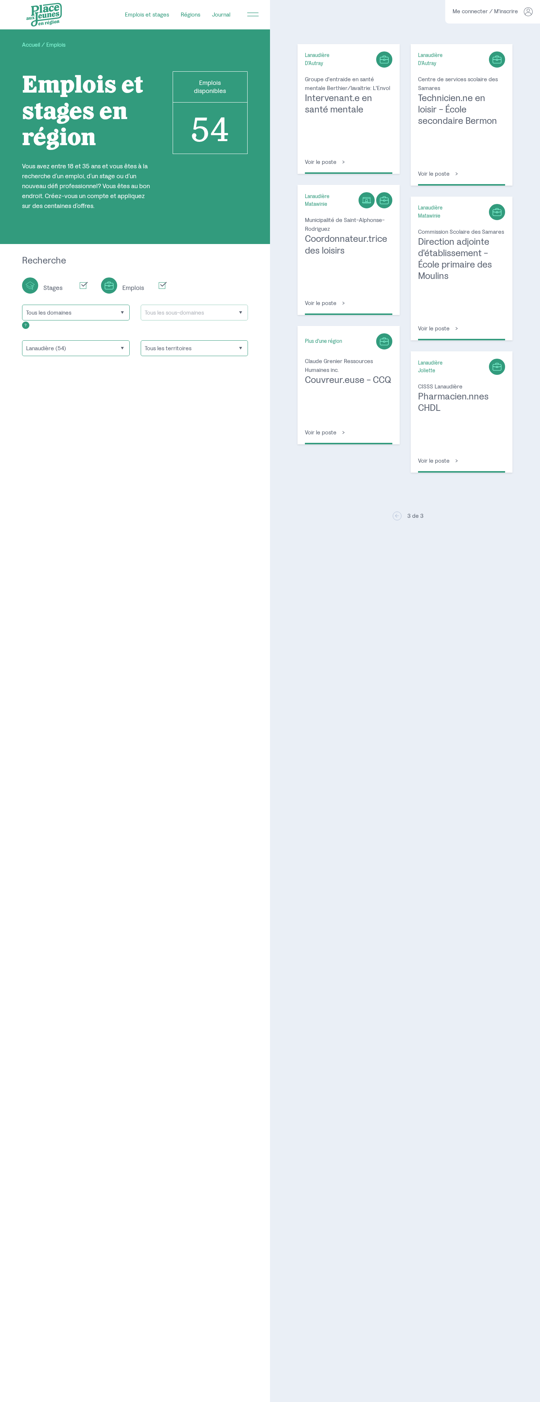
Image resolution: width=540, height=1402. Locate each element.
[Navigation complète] (253, 14)
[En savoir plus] (25, 325)
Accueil (31, 45)
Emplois (55, 45)
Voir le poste (349, 109)
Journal (221, 14)
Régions (190, 14)
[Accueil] (44, 14)
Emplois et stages (147, 14)
